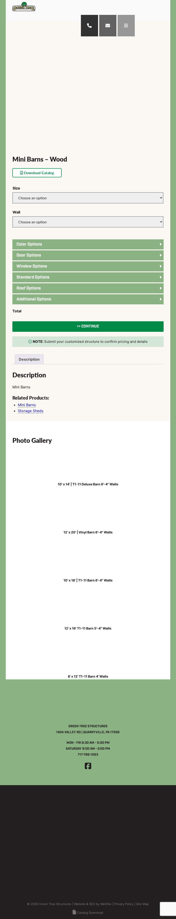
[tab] (29, 359)
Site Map (142, 904)
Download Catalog (38, 172)
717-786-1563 (88, 755)
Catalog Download (90, 912)
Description (29, 359)
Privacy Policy (123, 904)
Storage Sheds (30, 410)
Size (16, 188)
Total (16, 311)
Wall (16, 212)
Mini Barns (27, 405)
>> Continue (88, 326)
